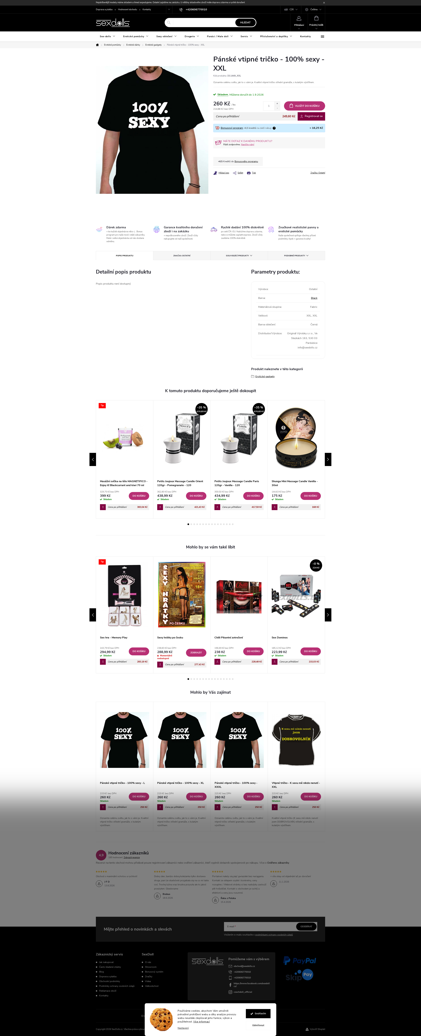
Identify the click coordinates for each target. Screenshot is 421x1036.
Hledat (245, 22)
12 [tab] (221, 524)
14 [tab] (227, 524)
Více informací (201, 1021)
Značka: (317, 172)
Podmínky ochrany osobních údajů (117, 986)
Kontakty (147, 9)
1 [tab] (188, 524)
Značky (148, 976)
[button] (124, 809)
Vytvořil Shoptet (317, 1029)
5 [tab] (200, 524)
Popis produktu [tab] (124, 255)
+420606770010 (242, 971)
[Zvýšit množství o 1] (277, 103)
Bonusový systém (154, 972)
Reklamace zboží (107, 991)
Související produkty (237, 255)
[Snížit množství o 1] (277, 108)
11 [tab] (218, 524)
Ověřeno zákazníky (278, 863)
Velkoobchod (151, 986)
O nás (148, 962)
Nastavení (183, 1028)
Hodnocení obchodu (127, 9)
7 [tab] (206, 524)
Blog (101, 972)
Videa (148, 981)
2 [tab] (191, 524)
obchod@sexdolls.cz (244, 966)
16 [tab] (233, 524)
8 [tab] (209, 524)
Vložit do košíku (307, 106)
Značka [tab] (181, 255)
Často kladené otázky (110, 967)
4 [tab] (197, 524)
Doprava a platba (104, 9)
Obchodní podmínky (109, 981)
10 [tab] (215, 524)
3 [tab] (194, 524)
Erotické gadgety (265, 376)
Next (328, 459)
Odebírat (306, 926)
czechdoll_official (243, 992)
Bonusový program (232, 128)
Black (314, 298)
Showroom (151, 967)
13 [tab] (224, 524)
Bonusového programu (246, 161)
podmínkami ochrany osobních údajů (274, 934)
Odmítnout (258, 1025)
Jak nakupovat (106, 962)
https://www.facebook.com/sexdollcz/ (252, 985)
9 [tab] (212, 524)
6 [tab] (203, 524)
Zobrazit (196, 652)
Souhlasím (260, 1013)
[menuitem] (107, 36)
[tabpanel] (124, 459)
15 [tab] (230, 524)
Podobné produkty (294, 255)
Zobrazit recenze (132, 857)
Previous (92, 459)
